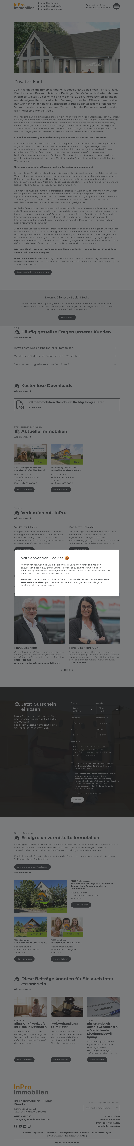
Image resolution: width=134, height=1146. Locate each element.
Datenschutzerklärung (34, 582)
